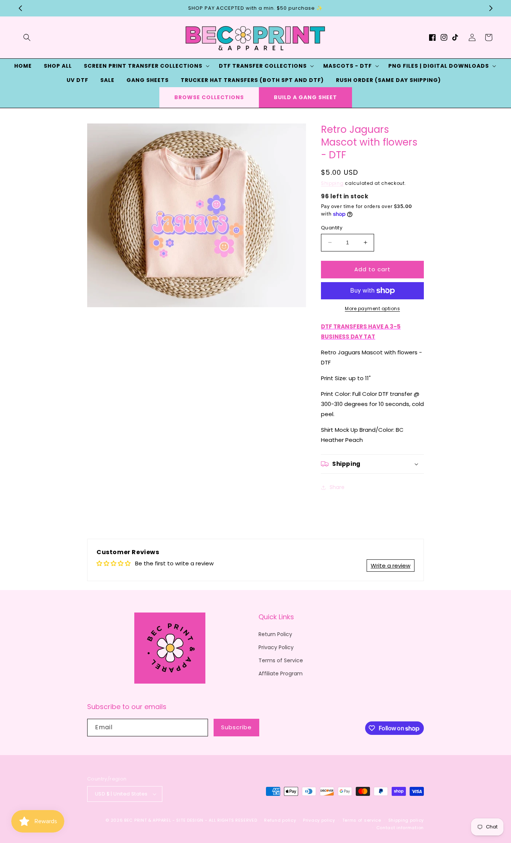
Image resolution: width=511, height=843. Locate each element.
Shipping (332, 183)
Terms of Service (280, 660)
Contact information (400, 828)
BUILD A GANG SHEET (305, 97)
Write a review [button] (390, 565)
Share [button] (337, 487)
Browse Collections (209, 97)
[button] (27, 37)
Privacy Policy (276, 647)
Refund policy (280, 820)
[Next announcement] (491, 8)
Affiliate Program (280, 673)
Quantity (331, 227)
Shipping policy (406, 820)
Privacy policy (319, 820)
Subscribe (236, 727)
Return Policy (275, 634)
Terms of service (361, 820)
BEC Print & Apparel (147, 820)
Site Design (190, 820)
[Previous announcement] (20, 8)
